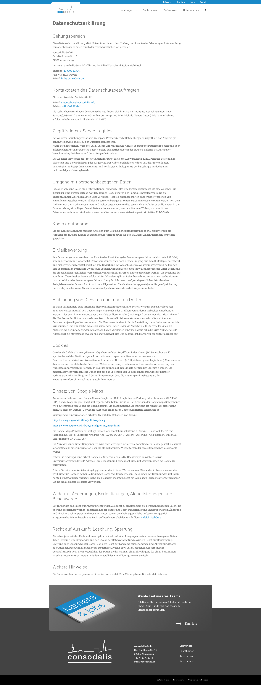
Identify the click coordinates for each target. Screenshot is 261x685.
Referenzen (170, 10)
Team (192, 2)
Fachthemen (150, 10)
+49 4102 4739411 (72, 70)
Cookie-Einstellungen (198, 680)
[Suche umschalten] (206, 10)
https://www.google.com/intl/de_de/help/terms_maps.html (86, 425)
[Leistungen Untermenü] (137, 10)
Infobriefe (167, 2)
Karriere (181, 2)
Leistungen (186, 645)
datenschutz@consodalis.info (78, 102)
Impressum (178, 680)
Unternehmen (191, 10)
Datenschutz (163, 680)
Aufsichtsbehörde (151, 517)
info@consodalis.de (72, 78)
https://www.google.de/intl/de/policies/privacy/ (79, 420)
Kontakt (203, 2)
